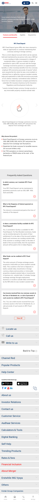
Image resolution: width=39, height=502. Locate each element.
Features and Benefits (10, 35)
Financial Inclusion (11, 464)
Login (27, 3)
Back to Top (29, 351)
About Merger (9, 471)
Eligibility (22, 35)
